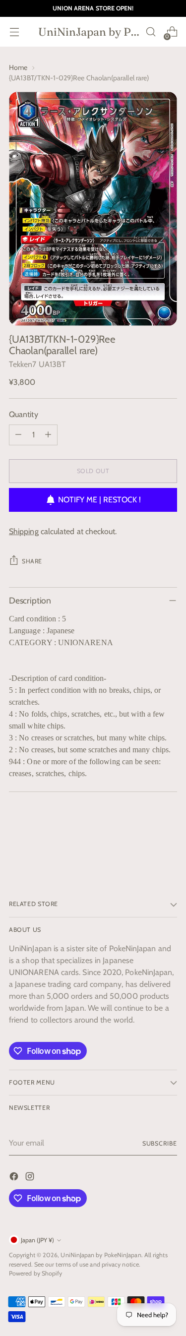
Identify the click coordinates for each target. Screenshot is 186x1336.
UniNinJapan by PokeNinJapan (101, 1255)
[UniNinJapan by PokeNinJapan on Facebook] (15, 1178)
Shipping (24, 531)
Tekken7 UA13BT (37, 364)
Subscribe (159, 1143)
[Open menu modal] (14, 32)
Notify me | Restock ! (99, 499)
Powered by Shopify (35, 1273)
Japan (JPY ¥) (37, 1240)
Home (18, 67)
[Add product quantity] (48, 435)
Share (32, 561)
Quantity (23, 414)
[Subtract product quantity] (18, 435)
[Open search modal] (150, 32)
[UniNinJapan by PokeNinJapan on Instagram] (31, 1178)
